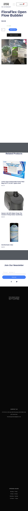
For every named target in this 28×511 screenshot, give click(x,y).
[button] (14, 4)
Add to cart (13, 29)
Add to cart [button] (4, 187)
